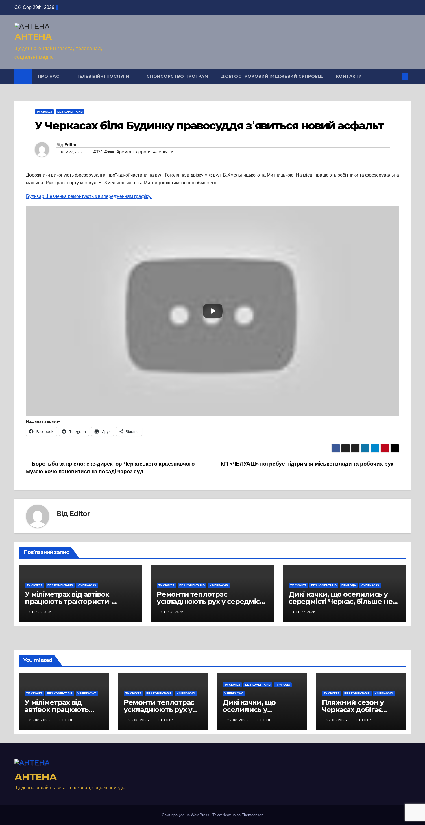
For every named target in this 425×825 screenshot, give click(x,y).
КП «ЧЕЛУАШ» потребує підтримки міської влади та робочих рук (308, 464)
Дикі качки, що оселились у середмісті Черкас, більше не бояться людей (340, 601)
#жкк (109, 151)
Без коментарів (70, 111)
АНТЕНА (32, 36)
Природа (348, 585)
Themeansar (252, 815)
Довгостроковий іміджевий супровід (272, 76)
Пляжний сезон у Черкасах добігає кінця (353, 709)
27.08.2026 (238, 720)
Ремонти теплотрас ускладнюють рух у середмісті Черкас (211, 601)
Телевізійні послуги (104, 76)
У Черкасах (87, 585)
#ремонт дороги (134, 151)
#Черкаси (163, 151)
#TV (97, 151)
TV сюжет (44, 111)
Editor (70, 144)
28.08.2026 (40, 720)
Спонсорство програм (177, 76)
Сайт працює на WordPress (186, 815)
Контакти (349, 76)
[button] (395, 76)
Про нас (49, 76)
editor (66, 720)
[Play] (213, 311)
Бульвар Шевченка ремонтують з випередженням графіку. (89, 196)
